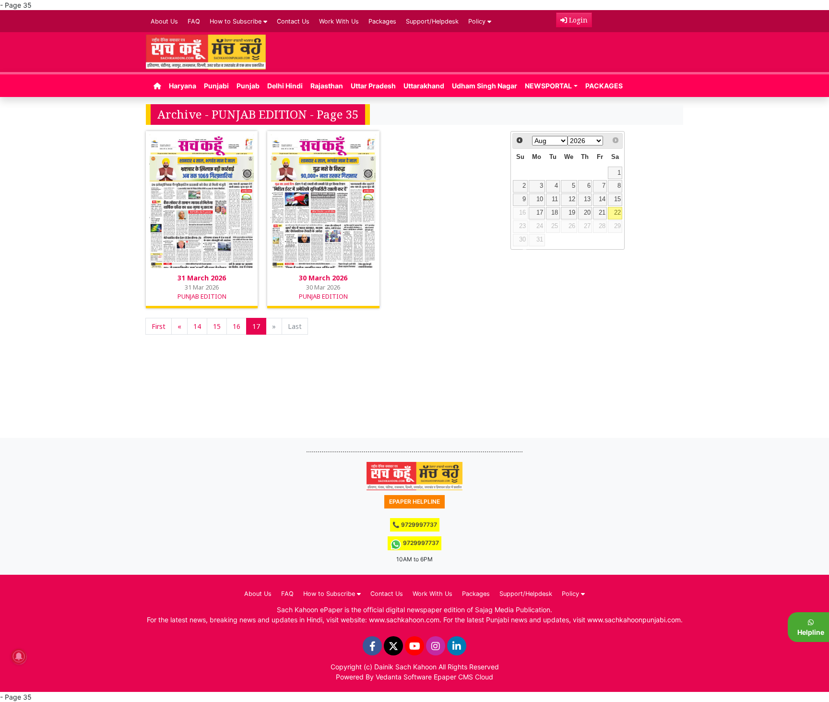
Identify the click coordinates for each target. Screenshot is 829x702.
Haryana (182, 86)
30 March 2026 (323, 277)
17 (256, 326)
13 (587, 199)
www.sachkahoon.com (404, 620)
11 (555, 199)
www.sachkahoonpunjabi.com (634, 620)
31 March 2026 (202, 277)
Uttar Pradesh (373, 86)
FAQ (194, 21)
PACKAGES (604, 86)
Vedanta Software (404, 677)
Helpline (810, 632)
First (159, 326)
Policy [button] (477, 21)
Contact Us (293, 21)
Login (577, 19)
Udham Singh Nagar (484, 86)
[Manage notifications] (18, 656)
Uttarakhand (423, 86)
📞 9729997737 (414, 524)
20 (587, 212)
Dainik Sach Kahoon (405, 667)
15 (217, 326)
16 (236, 326)
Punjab (248, 86)
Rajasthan (326, 86)
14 (197, 326)
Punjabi (216, 86)
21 (602, 212)
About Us (164, 21)
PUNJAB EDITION (202, 296)
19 (571, 212)
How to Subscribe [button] (236, 21)
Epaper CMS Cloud (463, 677)
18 (554, 212)
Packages (382, 21)
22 (617, 212)
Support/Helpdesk (432, 21)
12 (571, 199)
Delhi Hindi (285, 86)
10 (539, 199)
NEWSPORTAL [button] (548, 86)
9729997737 (420, 542)
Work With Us (339, 21)
